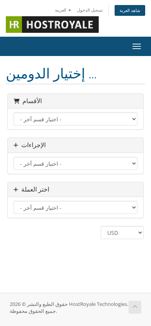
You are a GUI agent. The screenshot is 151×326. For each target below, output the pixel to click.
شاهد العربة (130, 10)
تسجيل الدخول (90, 10)
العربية (61, 10)
